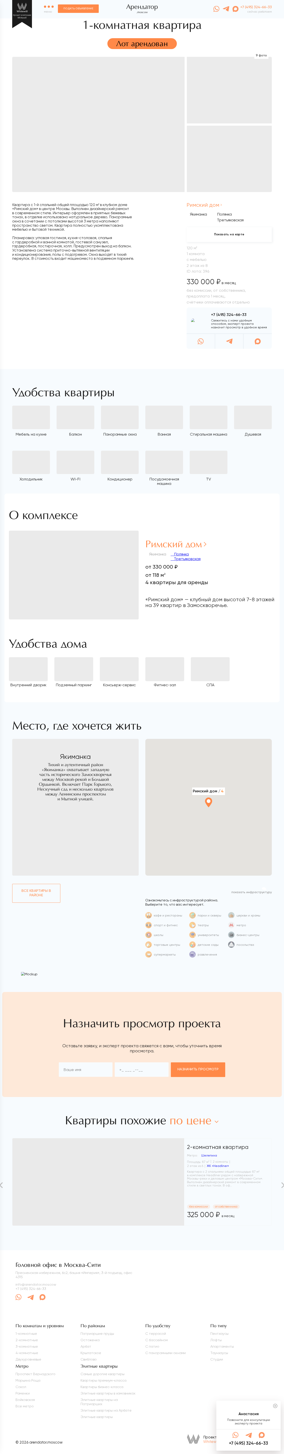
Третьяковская (187, 558)
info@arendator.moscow (36, 1284)
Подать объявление (78, 8)
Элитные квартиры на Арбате (106, 1410)
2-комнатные (27, 1340)
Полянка (181, 554)
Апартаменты (222, 1346)
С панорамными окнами (165, 1353)
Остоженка (90, 1340)
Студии (216, 1359)
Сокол (21, 1387)
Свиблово (89, 1359)
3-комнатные (27, 1346)
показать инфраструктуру (251, 892)
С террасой (155, 1333)
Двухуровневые (28, 1359)
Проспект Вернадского (35, 1374)
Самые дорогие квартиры (102, 1374)
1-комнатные (26, 1333)
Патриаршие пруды (97, 1333)
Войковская (25, 1400)
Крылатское (91, 1353)
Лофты (216, 1340)
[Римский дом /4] (208, 815)
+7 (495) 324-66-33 (229, 315)
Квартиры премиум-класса (103, 1380)
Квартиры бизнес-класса (102, 1387)
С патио (152, 1346)
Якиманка (198, 214)
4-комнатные (27, 1353)
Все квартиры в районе (36, 893)
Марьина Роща (28, 1380)
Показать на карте (229, 234)
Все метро (25, 1406)
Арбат (86, 1346)
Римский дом (203, 205)
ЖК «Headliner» (218, 1166)
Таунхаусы (219, 1353)
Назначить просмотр (198, 1069)
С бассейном (156, 1340)
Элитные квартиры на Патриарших (99, 1402)
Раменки (23, 1393)
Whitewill (210, 1441)
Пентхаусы (219, 1333)
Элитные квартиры (97, 1417)
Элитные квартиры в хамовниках (108, 1393)
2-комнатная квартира (217, 1147)
